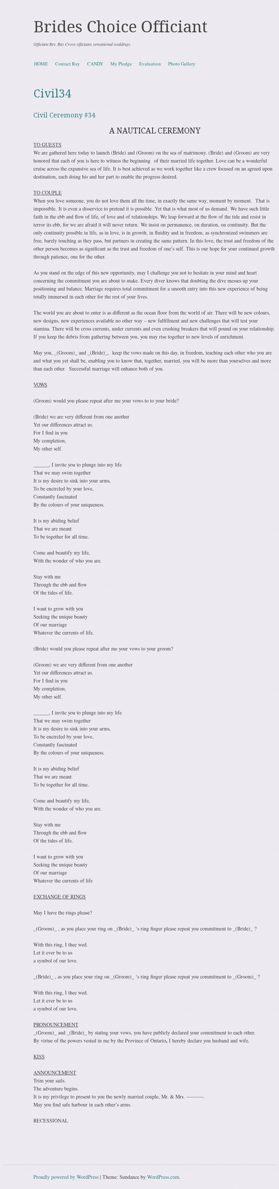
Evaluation (150, 63)
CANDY (95, 63)
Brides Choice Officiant (120, 26)
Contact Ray (67, 63)
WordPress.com (163, 1176)
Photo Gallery (181, 63)
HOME (41, 63)
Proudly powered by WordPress (65, 1176)
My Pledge (121, 63)
